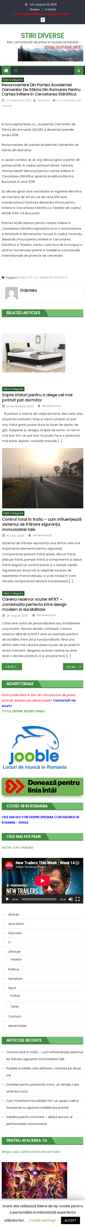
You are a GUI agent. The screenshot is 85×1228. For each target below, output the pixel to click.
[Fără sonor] (70, 899)
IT (9, 942)
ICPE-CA (32, 277)
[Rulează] (7, 899)
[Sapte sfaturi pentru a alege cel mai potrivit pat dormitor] (42, 352)
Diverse (34, 9)
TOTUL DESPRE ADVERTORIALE (23, 711)
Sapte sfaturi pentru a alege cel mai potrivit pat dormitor (37, 397)
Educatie (15, 933)
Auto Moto (16, 924)
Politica (13, 969)
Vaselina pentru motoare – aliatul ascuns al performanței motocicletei (39, 1120)
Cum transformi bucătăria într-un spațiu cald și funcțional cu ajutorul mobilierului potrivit (42, 1104)
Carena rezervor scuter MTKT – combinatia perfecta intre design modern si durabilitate (34, 604)
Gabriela (43, 100)
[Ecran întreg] (77, 899)
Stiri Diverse (42, 35)
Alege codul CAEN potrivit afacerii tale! (31, 1152)
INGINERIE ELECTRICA (54, 277)
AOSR (21, 277)
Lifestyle (14, 952)
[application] (42, 881)
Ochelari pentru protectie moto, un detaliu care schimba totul (42, 1088)
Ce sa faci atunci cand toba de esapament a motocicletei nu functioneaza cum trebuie (74, 667)
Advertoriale (17, 1026)
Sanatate (15, 979)
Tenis (14, 1006)
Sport (12, 988)
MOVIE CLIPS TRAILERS (17, 847)
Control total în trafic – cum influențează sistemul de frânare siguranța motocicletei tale (42, 524)
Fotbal (15, 996)
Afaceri (13, 914)
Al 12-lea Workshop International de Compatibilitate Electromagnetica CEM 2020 (14, 667)
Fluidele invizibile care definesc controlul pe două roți (43, 1071)
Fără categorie (13, 80)
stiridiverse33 (51, 406)
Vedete (16, 959)
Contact (50, 9)
